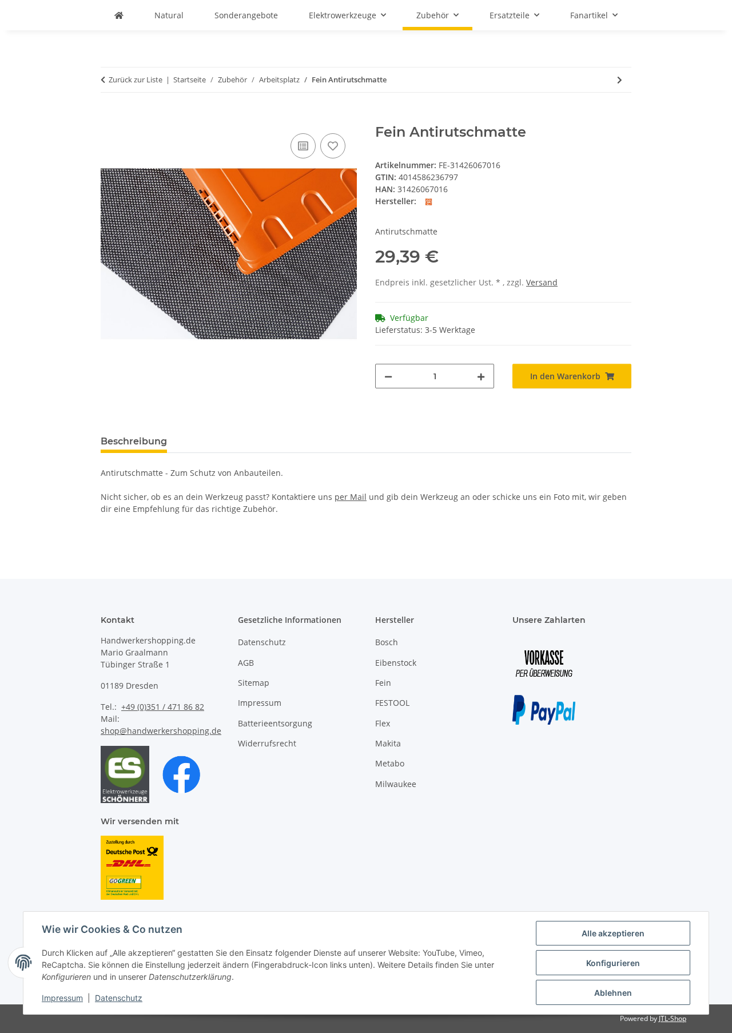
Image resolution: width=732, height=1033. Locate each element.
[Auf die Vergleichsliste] (303, 145)
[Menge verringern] (388, 376)
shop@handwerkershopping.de (161, 730)
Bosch (386, 642)
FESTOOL (392, 702)
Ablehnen (613, 993)
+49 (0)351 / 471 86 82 (162, 706)
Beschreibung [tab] (134, 441)
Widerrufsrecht (267, 743)
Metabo (389, 763)
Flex (382, 723)
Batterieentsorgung (275, 723)
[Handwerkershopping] (119, 15)
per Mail (351, 496)
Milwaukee (395, 783)
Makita (388, 743)
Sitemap (253, 682)
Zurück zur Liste (135, 79)
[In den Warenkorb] (110, 118)
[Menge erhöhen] (481, 376)
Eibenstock (395, 662)
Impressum (62, 998)
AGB (246, 662)
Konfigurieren (613, 963)
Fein (383, 682)
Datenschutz (118, 998)
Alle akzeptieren (613, 933)
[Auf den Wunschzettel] (332, 145)
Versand (542, 282)
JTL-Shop (672, 1018)
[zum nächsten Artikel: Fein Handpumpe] (619, 79)
